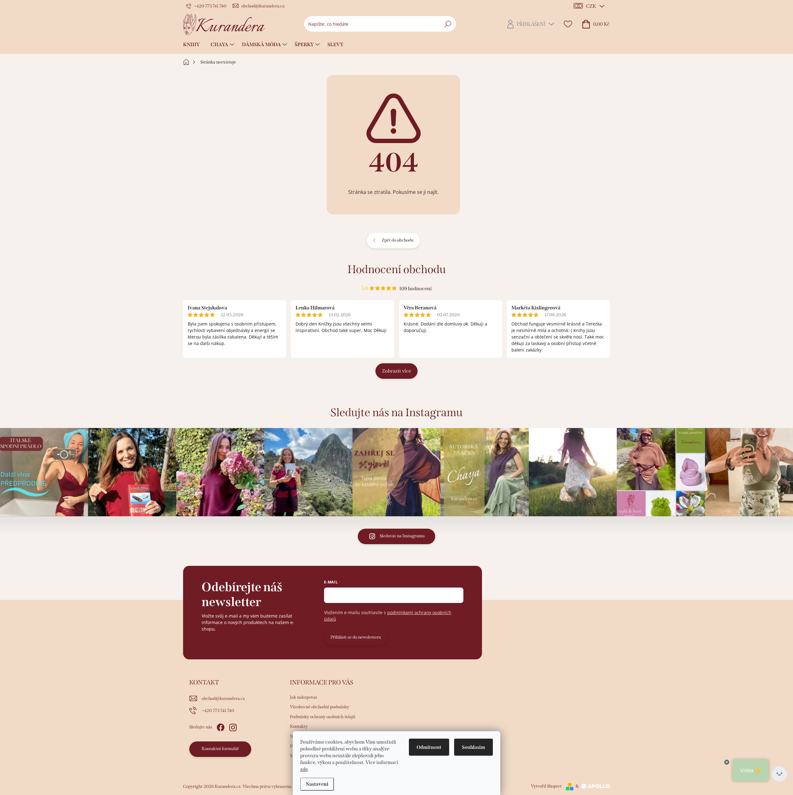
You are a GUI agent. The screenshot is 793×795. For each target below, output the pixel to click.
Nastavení (317, 784)
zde (304, 769)
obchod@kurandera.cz (223, 698)
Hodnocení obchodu (397, 269)
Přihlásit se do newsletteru (356, 637)
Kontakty (299, 726)
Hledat (447, 23)
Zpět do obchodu (398, 240)
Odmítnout (429, 747)
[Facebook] (220, 726)
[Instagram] (233, 726)
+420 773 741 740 (218, 710)
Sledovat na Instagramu (402, 536)
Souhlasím (473, 747)
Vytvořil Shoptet (546, 786)
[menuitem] (193, 44)
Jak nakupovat (303, 697)
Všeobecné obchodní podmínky (319, 707)
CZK (591, 6)
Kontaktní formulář (220, 748)
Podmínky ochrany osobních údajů (322, 716)
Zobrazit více (396, 371)
